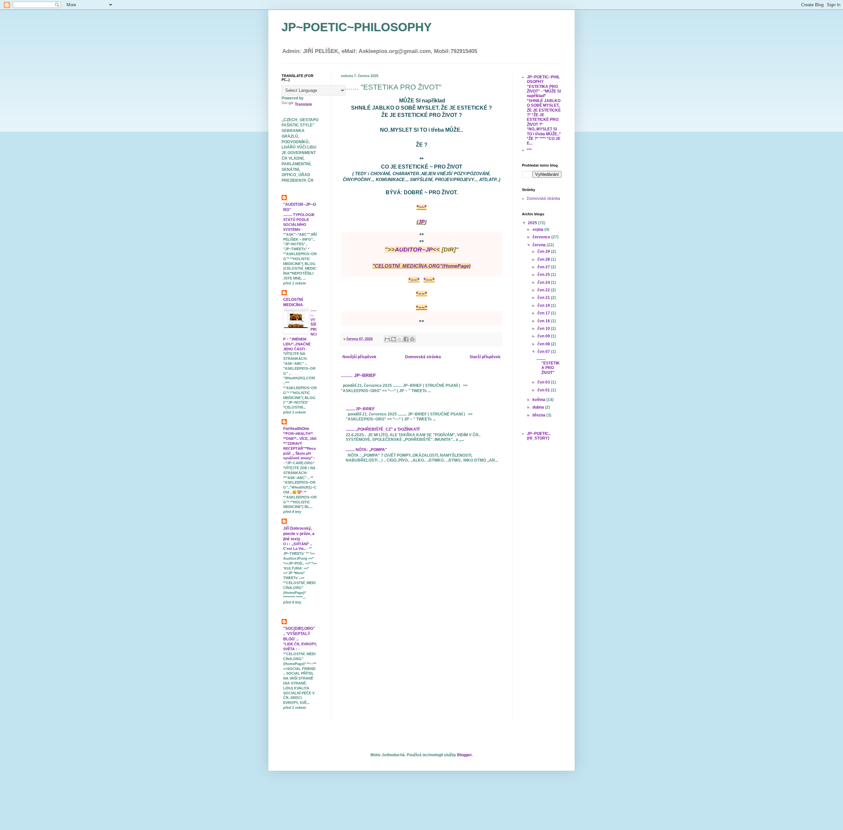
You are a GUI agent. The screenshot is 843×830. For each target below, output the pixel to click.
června (539, 245)
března (539, 415)
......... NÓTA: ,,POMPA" (366, 449)
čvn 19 (544, 305)
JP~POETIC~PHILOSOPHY (357, 27)
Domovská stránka (423, 357)
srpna (538, 229)
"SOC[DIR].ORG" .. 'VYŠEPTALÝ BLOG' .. (299, 633)
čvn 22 (544, 290)
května (539, 399)
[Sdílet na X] (399, 339)
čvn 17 (544, 313)
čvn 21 (544, 297)
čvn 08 (544, 344)
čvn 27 (544, 267)
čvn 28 (544, 259)
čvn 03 (544, 382)
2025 (533, 223)
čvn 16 (544, 321)
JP (421, 222)
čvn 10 (544, 328)
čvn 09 (544, 336)
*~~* (421, 207)
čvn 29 (544, 251)
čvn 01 (544, 390)
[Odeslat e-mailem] (387, 339)
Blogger (464, 755)
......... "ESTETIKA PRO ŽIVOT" (548, 365)
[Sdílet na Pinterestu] (412, 339)
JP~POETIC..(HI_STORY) (539, 436)
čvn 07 (544, 351)
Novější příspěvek (359, 357)
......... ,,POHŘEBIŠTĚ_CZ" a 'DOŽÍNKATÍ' (383, 429)
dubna (538, 407)
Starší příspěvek (485, 357)
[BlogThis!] (393, 339)
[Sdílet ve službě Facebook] (406, 339)
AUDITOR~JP (414, 249)
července (541, 237)
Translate (303, 104)
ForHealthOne (296, 428)
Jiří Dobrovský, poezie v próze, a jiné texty (298, 533)
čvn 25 (544, 274)
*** (529, 150)
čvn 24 (544, 282)
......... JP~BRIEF (358, 375)
